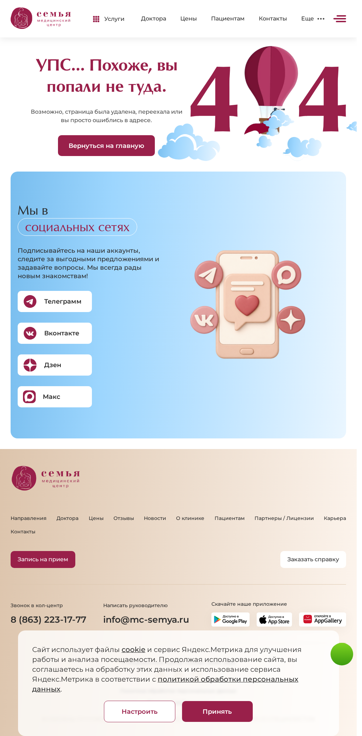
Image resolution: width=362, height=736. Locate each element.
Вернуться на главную (106, 146)
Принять (217, 712)
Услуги (114, 19)
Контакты (273, 18)
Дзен (52, 365)
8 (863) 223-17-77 (48, 619)
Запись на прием (43, 559)
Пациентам (228, 18)
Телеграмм (63, 301)
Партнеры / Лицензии (284, 518)
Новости (155, 518)
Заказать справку (313, 559)
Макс (51, 397)
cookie (133, 649)
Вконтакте (61, 333)
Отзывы (123, 518)
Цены (188, 18)
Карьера (335, 518)
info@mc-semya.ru (146, 619)
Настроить (140, 712)
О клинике (190, 518)
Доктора (153, 18)
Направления (29, 518)
